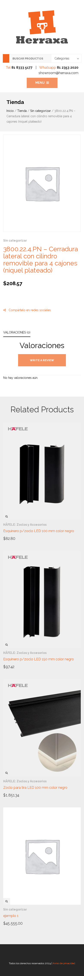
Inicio (10, 111)
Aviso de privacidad (64, 963)
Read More (15, 538)
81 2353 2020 (67, 67)
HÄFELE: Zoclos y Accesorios (25, 524)
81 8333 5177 (22, 67)
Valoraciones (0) (16, 332)
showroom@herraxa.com (58, 73)
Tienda (22, 111)
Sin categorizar (40, 111)
